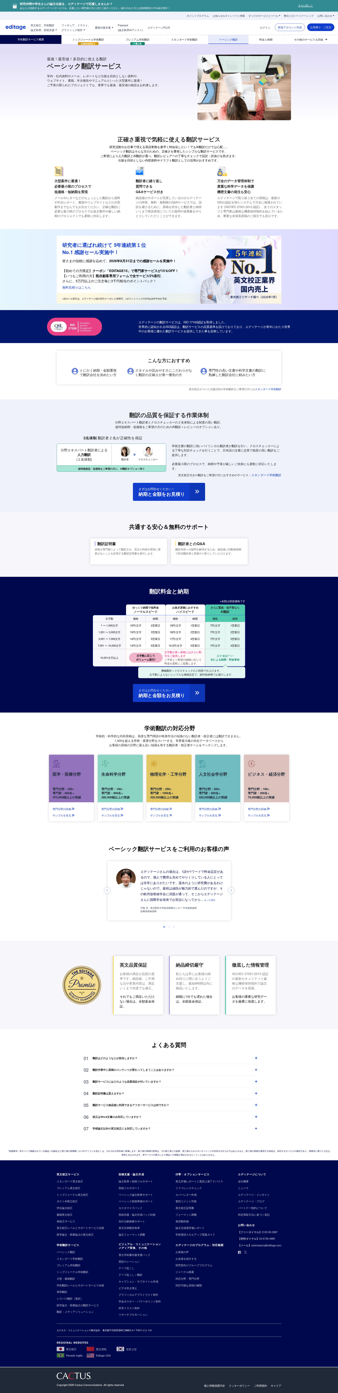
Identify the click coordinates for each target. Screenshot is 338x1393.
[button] (210, 900)
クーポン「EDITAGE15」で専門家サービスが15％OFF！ (135, 270)
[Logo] (13, 27)
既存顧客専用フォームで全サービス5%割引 (128, 275)
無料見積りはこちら (76, 287)
